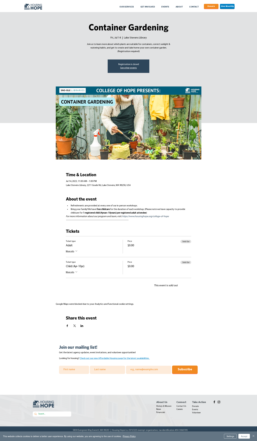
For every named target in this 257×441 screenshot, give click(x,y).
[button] (128, 7)
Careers (179, 409)
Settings (230, 436)
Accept (244, 436)
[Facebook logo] (214, 402)
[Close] (253, 436)
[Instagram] (219, 402)
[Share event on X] (74, 326)
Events (195, 409)
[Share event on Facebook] (67, 326)
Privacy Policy (129, 436)
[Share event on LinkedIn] (81, 326)
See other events (128, 68)
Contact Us (181, 406)
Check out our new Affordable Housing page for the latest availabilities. (115, 358)
